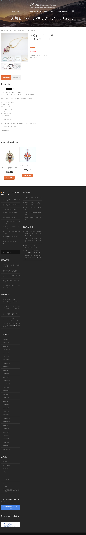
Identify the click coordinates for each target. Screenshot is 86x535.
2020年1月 (6, 377)
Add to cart (9, 177)
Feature (5, 461)
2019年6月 (6, 397)
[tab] (6, 77)
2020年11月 (6, 363)
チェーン (35, 57)
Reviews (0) (16, 77)
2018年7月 (6, 432)
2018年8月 (6, 428)
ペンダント (13, 30)
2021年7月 (6, 353)
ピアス (5, 483)
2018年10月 (6, 421)
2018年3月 (6, 439)
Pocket (14, 89)
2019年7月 (6, 394)
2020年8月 (6, 366)
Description (6, 77)
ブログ (51, 11)
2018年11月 (6, 418)
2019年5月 (6, 401)
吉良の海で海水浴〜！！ (9, 218)
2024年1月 (6, 339)
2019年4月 (6, 404)
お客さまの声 (65, 11)
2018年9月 (6, 425)
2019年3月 (6, 408)
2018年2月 (6, 442)
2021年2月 (6, 360)
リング (5, 486)
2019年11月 (6, 384)
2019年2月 (6, 411)
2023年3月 (6, 342)
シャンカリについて (22, 11)
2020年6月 (6, 373)
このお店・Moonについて (35, 11)
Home (13, 11)
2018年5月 (6, 435)
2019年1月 (6, 415)
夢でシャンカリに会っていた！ (11, 313)
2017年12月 (6, 449)
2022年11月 (6, 349)
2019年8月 (6, 391)
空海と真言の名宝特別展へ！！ (11, 209)
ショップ (57, 11)
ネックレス (41, 57)
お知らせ (46, 11)
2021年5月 (6, 356)
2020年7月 (6, 370)
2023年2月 (6, 346)
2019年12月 (6, 380)
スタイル (7, 30)
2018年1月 (6, 445)
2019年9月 (6, 387)
